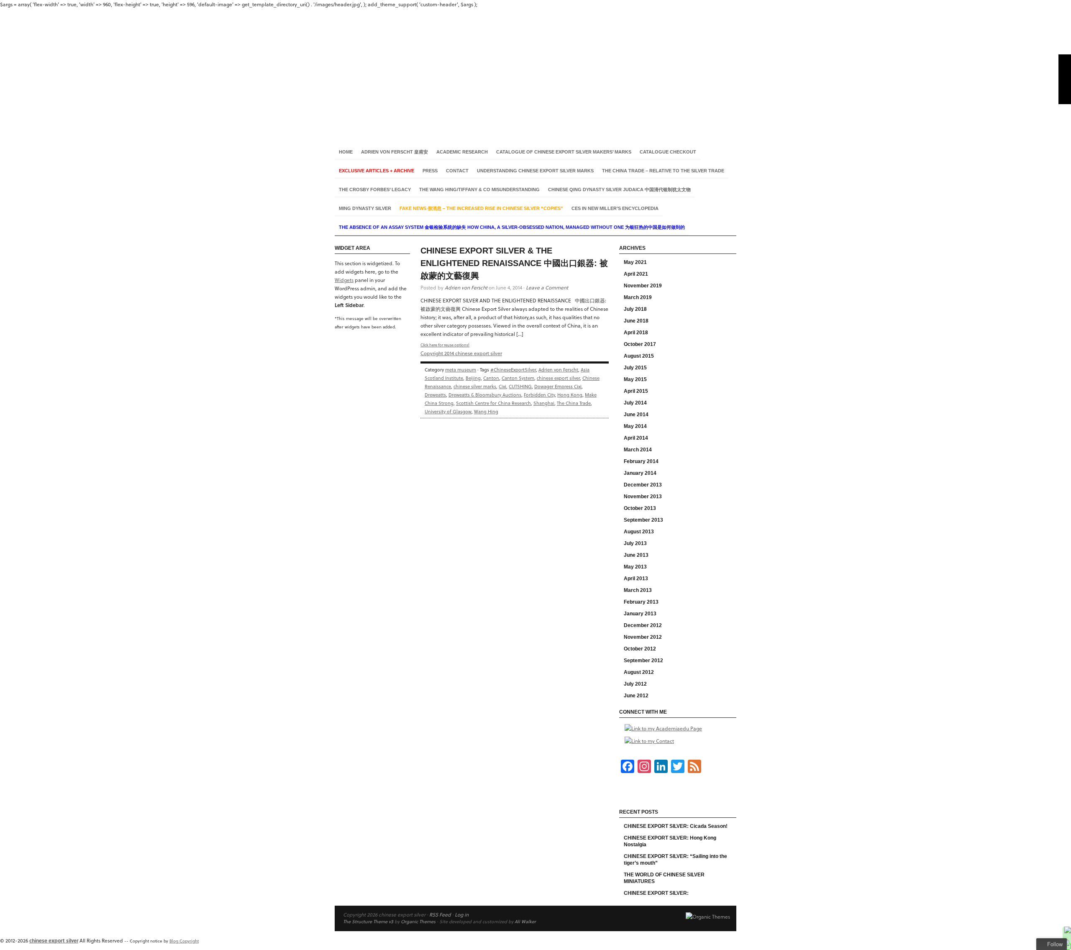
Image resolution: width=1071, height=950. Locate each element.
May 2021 (635, 262)
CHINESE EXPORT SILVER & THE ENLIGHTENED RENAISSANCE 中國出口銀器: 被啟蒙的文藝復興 (514, 263)
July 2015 (635, 368)
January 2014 (640, 473)
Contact (457, 170)
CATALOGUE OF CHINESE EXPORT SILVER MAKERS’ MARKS (563, 151)
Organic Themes (418, 921)
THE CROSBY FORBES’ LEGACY (375, 189)
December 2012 (643, 625)
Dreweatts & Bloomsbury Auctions (484, 394)
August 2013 (639, 532)
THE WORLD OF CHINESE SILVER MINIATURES (664, 878)
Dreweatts (435, 394)
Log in (462, 914)
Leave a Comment (547, 287)
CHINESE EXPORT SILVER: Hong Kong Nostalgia (670, 841)
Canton (491, 378)
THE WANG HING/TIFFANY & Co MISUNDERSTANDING (479, 189)
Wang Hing (486, 411)
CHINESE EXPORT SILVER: (656, 893)
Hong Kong (569, 394)
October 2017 (640, 344)
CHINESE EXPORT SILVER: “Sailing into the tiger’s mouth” (675, 859)
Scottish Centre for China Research (493, 403)
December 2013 (643, 485)
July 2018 (635, 309)
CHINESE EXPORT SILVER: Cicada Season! (676, 826)
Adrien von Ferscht (466, 287)
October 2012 (640, 649)
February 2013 (641, 602)
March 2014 (638, 450)
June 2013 (636, 555)
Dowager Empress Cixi (558, 386)
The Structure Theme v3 (368, 921)
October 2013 (640, 508)
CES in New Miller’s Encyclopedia (614, 208)
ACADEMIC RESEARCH (462, 151)
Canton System (518, 378)
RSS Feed (440, 914)
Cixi (502, 386)
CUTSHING (520, 386)
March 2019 (638, 297)
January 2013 (640, 614)
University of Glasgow (448, 411)
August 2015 (639, 356)
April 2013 (636, 578)
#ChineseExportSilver (513, 369)
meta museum (460, 369)
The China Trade (574, 403)
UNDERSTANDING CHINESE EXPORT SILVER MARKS (535, 170)
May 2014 (635, 426)
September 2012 (643, 660)
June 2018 (636, 321)
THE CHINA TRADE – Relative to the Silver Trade (663, 170)
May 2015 (635, 379)
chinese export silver (535, 70)
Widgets (344, 280)
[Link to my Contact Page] (649, 741)
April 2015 (636, 391)
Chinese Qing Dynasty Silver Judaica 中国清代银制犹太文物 (619, 189)
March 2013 (638, 590)
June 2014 (636, 414)
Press (430, 170)
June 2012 (636, 696)
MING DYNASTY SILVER (365, 208)
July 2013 (635, 543)
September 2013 (643, 520)
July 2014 (635, 403)
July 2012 (635, 684)
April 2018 (636, 332)
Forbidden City (539, 394)
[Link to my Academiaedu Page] (663, 728)
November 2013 (643, 496)
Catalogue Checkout (668, 151)
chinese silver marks (475, 386)
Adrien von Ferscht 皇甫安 (394, 151)
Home (346, 151)
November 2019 (643, 286)
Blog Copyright (184, 941)
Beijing (473, 378)
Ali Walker (525, 921)
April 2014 (636, 438)
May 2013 (635, 567)
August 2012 (639, 672)
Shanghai (543, 403)
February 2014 (641, 461)
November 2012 (643, 637)
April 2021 (636, 274)
